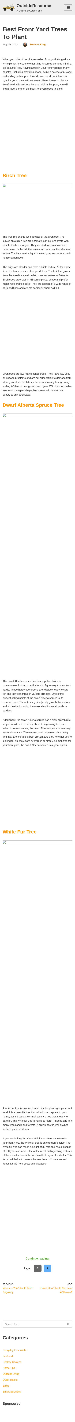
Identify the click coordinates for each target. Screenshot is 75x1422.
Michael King (38, 44)
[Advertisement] (37, 133)
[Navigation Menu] (68, 7)
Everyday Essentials (14, 1350)
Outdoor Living (11, 1373)
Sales (6, 1385)
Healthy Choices (12, 1361)
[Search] (68, 1324)
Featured (8, 1356)
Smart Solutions (12, 1391)
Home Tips (9, 1367)
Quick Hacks (10, 1379)
